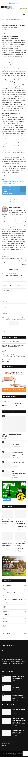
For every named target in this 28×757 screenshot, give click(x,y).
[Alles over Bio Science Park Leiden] (7, 514)
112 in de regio (5, 23)
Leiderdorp (14, 611)
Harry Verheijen (14, 27)
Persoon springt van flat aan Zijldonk (12, 435)
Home (3, 19)
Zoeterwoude (14, 633)
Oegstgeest (14, 614)
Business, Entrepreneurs (14, 592)
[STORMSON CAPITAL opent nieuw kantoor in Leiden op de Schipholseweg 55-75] (20, 514)
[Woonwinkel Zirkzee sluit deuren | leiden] (6, 465)
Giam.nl (14, 754)
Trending (14, 621)
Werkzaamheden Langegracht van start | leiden (19, 473)
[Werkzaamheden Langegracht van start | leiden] (6, 474)
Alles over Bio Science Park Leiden (10, 341)
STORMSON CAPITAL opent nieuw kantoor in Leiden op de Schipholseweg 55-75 (13, 345)
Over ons (4, 740)
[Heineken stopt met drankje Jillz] (6, 445)
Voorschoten (14, 630)
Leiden (4, 606)
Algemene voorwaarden (8, 741)
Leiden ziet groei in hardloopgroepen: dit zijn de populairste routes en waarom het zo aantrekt (13, 355)
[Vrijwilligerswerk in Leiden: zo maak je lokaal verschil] (7, 536)
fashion (14, 596)
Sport (14, 618)
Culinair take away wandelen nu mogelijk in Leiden (19, 454)
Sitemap (4, 745)
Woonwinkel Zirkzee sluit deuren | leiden (18, 463)
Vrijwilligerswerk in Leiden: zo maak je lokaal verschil (7, 543)
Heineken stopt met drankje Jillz (18, 443)
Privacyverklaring (6, 743)
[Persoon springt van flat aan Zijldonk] (14, 424)
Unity (4, 625)
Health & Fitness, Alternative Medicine (14, 599)
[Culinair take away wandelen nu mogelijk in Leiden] (6, 455)
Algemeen (14, 589)
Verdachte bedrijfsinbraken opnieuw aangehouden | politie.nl (14, 275)
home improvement (14, 603)
